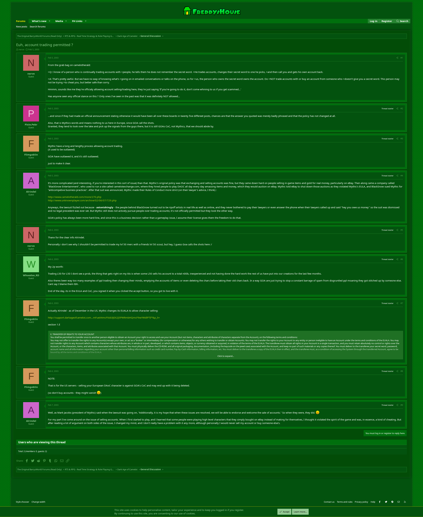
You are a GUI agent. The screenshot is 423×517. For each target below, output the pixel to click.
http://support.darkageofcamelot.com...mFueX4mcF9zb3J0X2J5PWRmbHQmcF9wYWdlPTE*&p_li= (104, 317)
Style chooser (22, 501)
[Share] (397, 58)
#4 (402, 175)
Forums (20, 21)
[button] (49, 21)
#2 (402, 108)
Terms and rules (344, 501)
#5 (402, 230)
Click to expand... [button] (225, 356)
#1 (402, 57)
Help (373, 501)
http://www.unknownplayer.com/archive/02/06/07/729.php (82, 200)
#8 (402, 371)
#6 (402, 259)
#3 (402, 138)
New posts (21, 26)
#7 (402, 303)
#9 (402, 405)
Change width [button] (38, 501)
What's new (39, 21)
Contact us (329, 501)
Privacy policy (361, 501)
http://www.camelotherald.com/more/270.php (74, 197)
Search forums (37, 26)
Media (59, 21)
